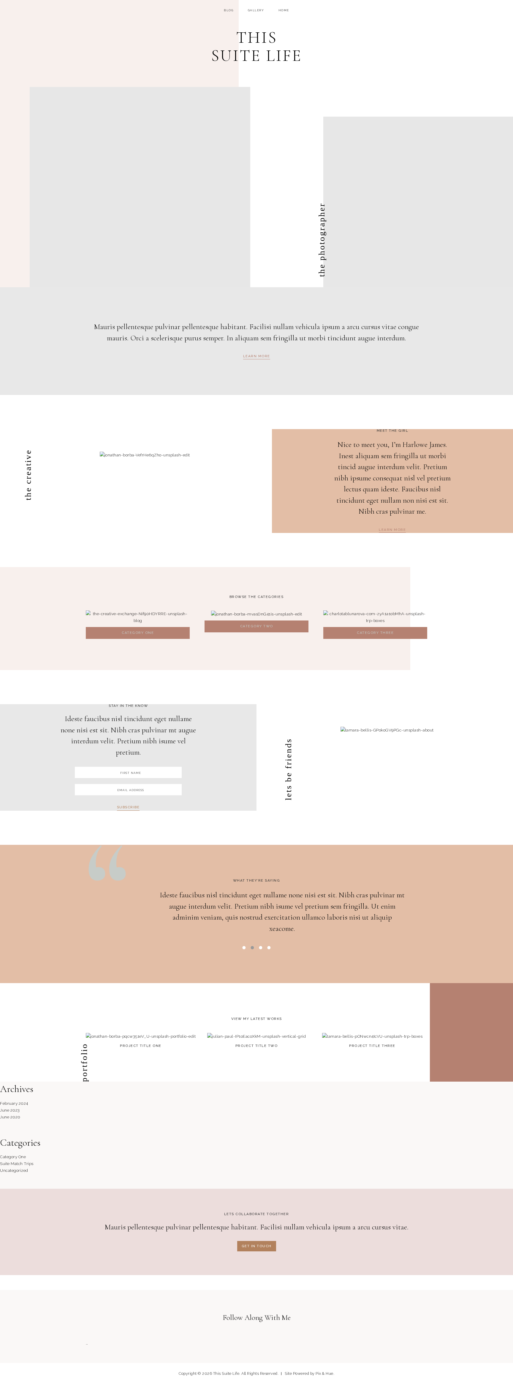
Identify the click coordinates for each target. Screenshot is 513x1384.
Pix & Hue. (325, 1373)
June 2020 (10, 1117)
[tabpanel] (256, 915)
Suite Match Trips (17, 1163)
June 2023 (10, 1110)
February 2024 (14, 1103)
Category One (13, 1156)
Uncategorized (14, 1170)
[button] (256, 357)
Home (283, 10)
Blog (228, 10)
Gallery (256, 10)
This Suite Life (256, 47)
